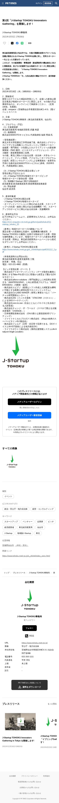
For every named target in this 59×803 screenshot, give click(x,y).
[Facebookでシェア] (17, 43)
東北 (38, 533)
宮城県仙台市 (8, 545)
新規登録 (48, 3)
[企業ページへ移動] (29, 600)
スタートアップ (11, 521)
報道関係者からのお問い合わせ (29, 782)
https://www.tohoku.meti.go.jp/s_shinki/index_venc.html (26, 556)
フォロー (29, 628)
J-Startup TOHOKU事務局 (39, 573)
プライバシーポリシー (29, 776)
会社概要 (12, 776)
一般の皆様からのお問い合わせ (29, 793)
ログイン (39, 3)
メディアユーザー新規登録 (29, 415)
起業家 (40, 521)
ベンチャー (27, 521)
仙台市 (40, 527)
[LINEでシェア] (22, 43)
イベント (8, 496)
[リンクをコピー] (30, 43)
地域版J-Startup (24, 533)
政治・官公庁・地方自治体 (15, 509)
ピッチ (51, 521)
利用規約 (46, 776)
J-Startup (8, 533)
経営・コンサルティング (43, 509)
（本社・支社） (21, 545)
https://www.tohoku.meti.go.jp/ (35, 643)
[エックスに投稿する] (12, 43)
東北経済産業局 (25, 527)
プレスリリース (19, 573)
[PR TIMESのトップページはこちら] (10, 3)
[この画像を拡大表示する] (12, 461)
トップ (6, 573)
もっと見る (52, 704)
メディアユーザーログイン (29, 402)
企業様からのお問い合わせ (29, 787)
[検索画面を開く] (56, 3)
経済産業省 (9, 527)
